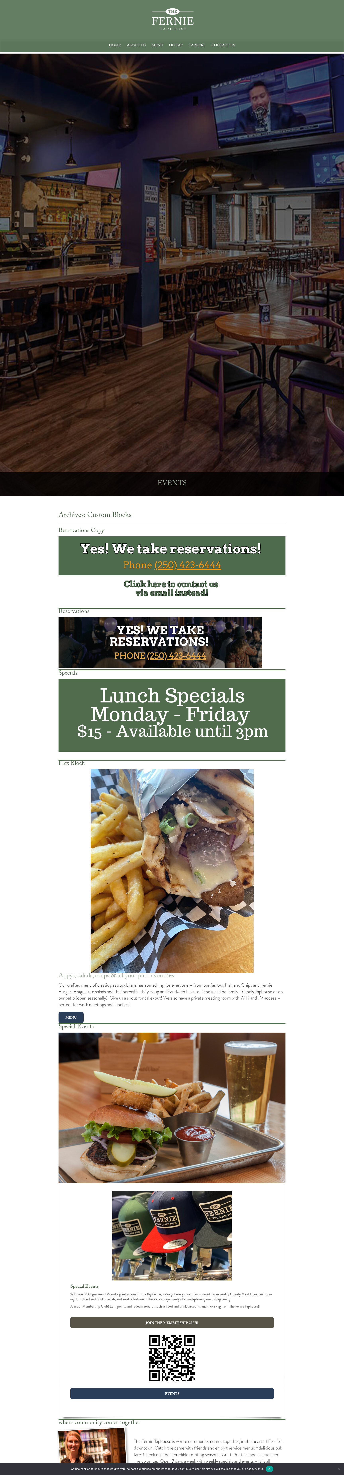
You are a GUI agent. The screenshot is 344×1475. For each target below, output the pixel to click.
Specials (68, 674)
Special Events (76, 1027)
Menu (157, 46)
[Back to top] (338, 1460)
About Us (136, 46)
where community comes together (99, 1423)
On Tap (176, 46)
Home (115, 46)
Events (172, 1394)
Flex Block (72, 764)
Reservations (74, 612)
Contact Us (223, 46)
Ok (269, 1468)
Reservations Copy (81, 531)
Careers (197, 46)
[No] (339, 1469)
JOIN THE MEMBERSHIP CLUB (172, 1323)
